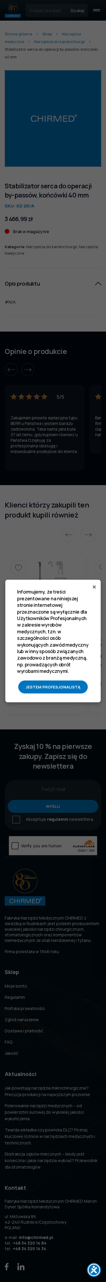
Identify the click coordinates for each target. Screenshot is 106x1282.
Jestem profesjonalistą (53, 687)
